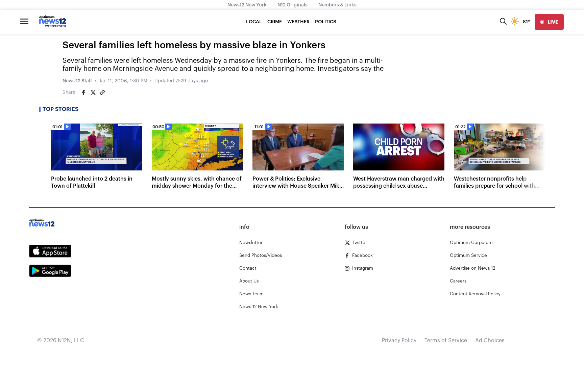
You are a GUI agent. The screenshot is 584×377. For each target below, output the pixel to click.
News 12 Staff (77, 81)
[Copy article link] (102, 92)
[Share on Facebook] (83, 92)
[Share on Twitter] (93, 92)
